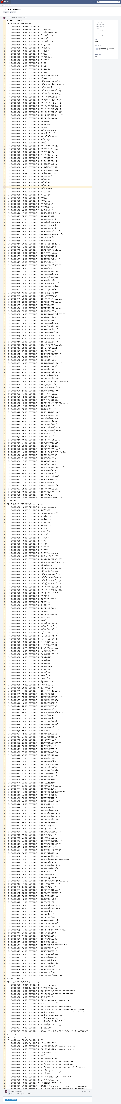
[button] (93, 2)
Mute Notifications (101, 31)
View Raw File (100, 26)
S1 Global (29, 1094)
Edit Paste (99, 22)
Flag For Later (100, 33)
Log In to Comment (11, 1099)
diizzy (13, 17)
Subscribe (99, 28)
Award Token (100, 35)
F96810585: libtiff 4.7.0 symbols (106, 48)
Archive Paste (100, 24)
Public (13, 12)
